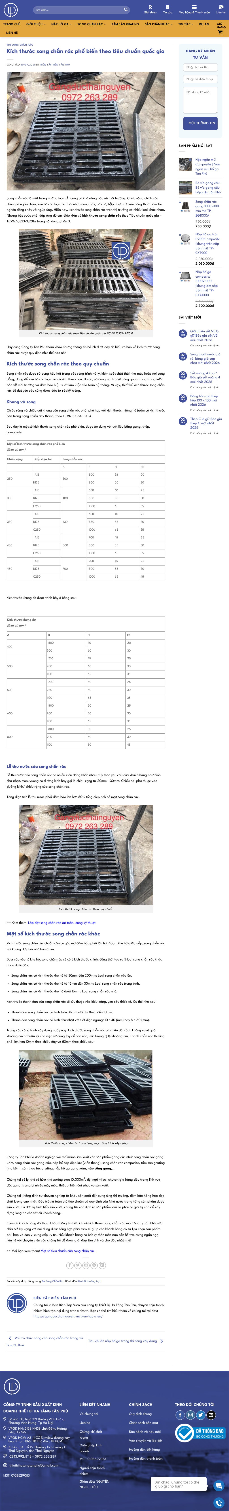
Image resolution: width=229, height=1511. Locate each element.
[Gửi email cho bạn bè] (86, 1265)
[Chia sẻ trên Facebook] (70, 1265)
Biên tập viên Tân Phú (55, 65)
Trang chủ (12, 24)
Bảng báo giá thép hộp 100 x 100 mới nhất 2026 (204, 401)
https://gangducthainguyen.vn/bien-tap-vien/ (68, 1316)
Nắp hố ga (60, 24)
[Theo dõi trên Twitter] (201, 1415)
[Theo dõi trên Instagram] (190, 1415)
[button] (221, 28)
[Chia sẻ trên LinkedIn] (102, 1265)
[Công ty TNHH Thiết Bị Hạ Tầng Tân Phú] (14, 10)
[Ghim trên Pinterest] (94, 1265)
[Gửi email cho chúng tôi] (211, 1415)
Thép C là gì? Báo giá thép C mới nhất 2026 (206, 423)
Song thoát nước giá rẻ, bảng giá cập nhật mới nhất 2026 (205, 359)
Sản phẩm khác (157, 24)
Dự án (204, 24)
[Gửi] (126, 10)
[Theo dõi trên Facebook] (180, 1415)
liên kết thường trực (89, 1281)
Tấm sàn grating (125, 24)
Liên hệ (12, 33)
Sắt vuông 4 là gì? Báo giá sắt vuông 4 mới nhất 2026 (205, 378)
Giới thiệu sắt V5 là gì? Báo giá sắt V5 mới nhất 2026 (204, 336)
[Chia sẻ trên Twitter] (78, 1265)
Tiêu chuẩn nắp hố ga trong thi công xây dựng (123, 1341)
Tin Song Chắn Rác (20, 45)
